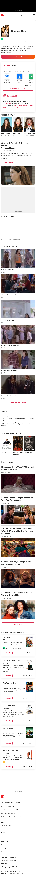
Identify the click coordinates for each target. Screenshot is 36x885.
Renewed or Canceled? (8, 813)
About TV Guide (6, 825)
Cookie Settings (6, 852)
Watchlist (19, 57)
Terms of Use (5, 848)
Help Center (5, 836)
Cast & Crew (12, 20)
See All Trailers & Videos (18, 402)
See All (16, 115)
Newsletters (5, 829)
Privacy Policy (5, 845)
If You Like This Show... (8, 806)
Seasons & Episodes (23, 20)
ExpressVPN (7, 103)
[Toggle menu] (34, 15)
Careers (3, 832)
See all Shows (20, 632)
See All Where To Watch (18, 89)
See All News (18, 624)
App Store (4, 860)
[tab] (6, 65)
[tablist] (18, 65)
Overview (4, 20)
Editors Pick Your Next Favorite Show (12, 817)
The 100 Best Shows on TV (9, 810)
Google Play (12, 860)
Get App (28, 15)
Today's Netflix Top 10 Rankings (10, 803)
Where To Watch (8, 162)
